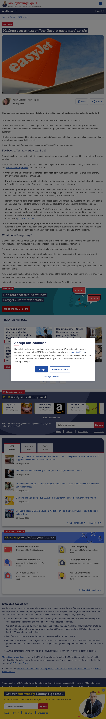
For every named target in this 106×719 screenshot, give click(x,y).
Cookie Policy (78, 352)
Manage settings (51, 376)
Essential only (60, 369)
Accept (41, 369)
